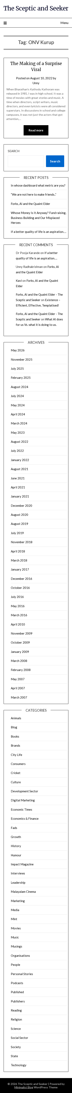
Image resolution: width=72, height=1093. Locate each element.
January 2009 (20, 651)
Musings (16, 946)
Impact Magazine (22, 864)
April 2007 (18, 688)
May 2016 (18, 606)
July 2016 (17, 597)
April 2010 (18, 624)
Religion (16, 1019)
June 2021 (18, 478)
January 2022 (20, 460)
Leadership (18, 882)
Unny (36, 83)
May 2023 (18, 432)
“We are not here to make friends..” (33, 194)
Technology (18, 1065)
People (15, 964)
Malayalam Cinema (23, 891)
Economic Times (21, 809)
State (14, 1056)
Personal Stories (22, 974)
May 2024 (18, 405)
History (16, 846)
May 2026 (18, 350)
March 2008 (19, 661)
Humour (16, 855)
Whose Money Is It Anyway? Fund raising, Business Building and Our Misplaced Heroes (38, 217)
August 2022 (19, 441)
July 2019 (17, 533)
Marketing (18, 901)
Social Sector (19, 1037)
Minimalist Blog (23, 1087)
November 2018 (21, 542)
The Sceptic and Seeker (36, 8)
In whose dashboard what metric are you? (38, 185)
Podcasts (17, 983)
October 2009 (20, 642)
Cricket (15, 773)
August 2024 (19, 387)
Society (16, 1047)
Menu (64, 23)
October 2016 (20, 587)
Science (16, 1028)
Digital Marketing (23, 800)
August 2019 (19, 523)
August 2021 (19, 469)
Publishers (18, 1001)
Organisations (20, 955)
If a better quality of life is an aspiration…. (38, 231)
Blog (14, 727)
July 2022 (17, 450)
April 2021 (18, 487)
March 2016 (19, 615)
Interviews (18, 873)
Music (15, 937)
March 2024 (19, 423)
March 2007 (19, 697)
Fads (14, 828)
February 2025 (21, 377)
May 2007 (18, 679)
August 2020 (19, 514)
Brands (15, 745)
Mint (14, 919)
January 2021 (20, 496)
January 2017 (20, 569)
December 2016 (21, 578)
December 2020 (21, 505)
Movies (16, 928)
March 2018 (19, 560)
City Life (16, 755)
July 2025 (17, 368)
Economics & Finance (25, 818)
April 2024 (18, 414)
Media (15, 910)
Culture (16, 782)
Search (13, 151)
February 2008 (21, 670)
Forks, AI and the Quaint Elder (30, 203)
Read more (36, 130)
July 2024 (17, 396)
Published (17, 992)
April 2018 (18, 551)
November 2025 (21, 359)
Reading (16, 1010)
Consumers (18, 764)
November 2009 (21, 633)
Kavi (19, 280)
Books (15, 736)
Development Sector (24, 791)
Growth (16, 837)
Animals (16, 718)
